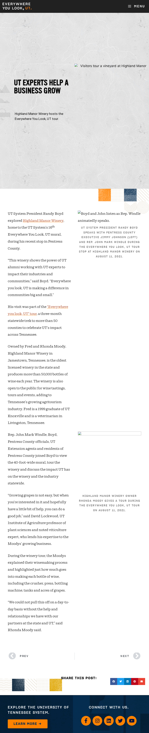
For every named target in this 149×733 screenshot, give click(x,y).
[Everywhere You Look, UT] (17, 6)
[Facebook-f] (86, 721)
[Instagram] (97, 721)
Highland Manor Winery (43, 221)
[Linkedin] (109, 721)
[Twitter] (120, 721)
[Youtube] (132, 721)
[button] (113, 681)
